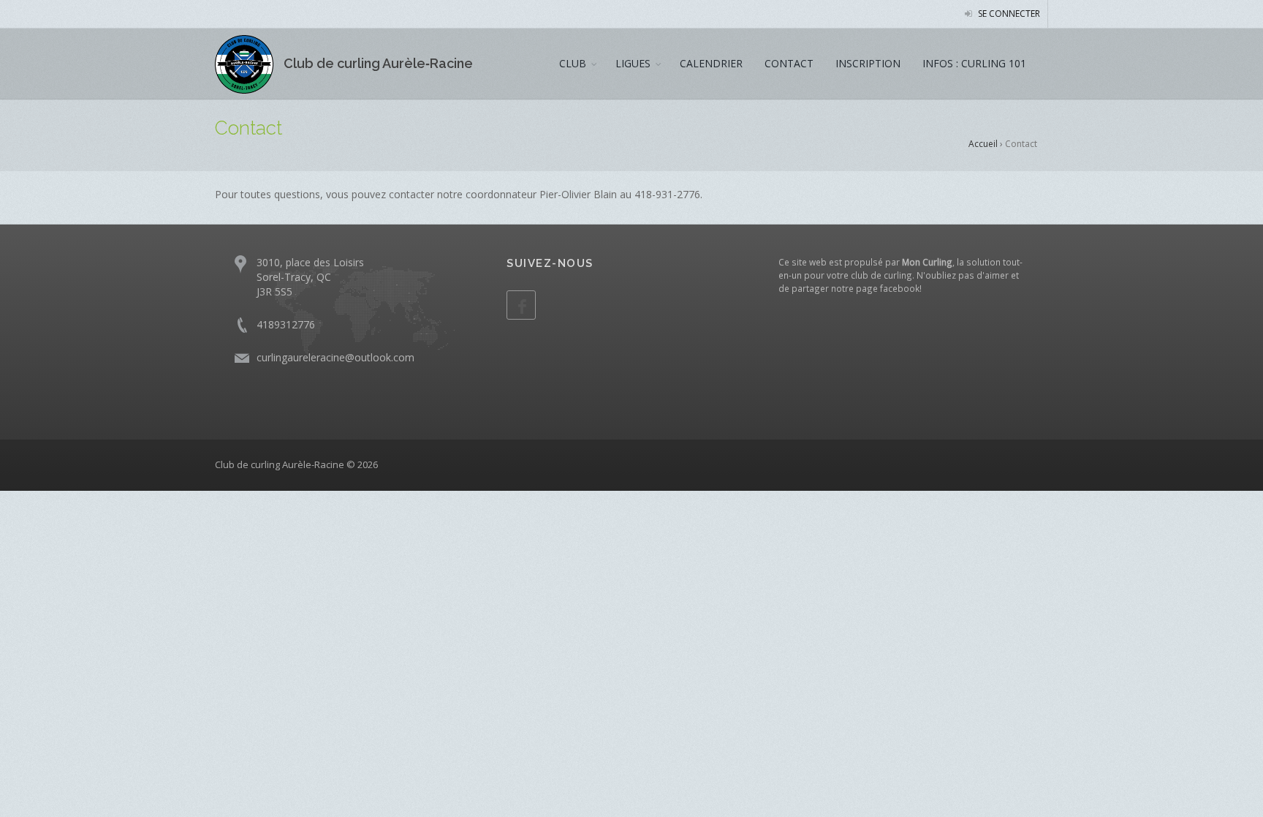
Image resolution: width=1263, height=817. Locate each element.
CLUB (572, 63)
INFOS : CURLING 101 (974, 63)
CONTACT (789, 63)
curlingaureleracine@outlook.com (335, 357)
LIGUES (633, 63)
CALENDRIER (711, 63)
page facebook (887, 288)
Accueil (983, 144)
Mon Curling (927, 262)
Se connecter (1008, 13)
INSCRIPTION (867, 63)
